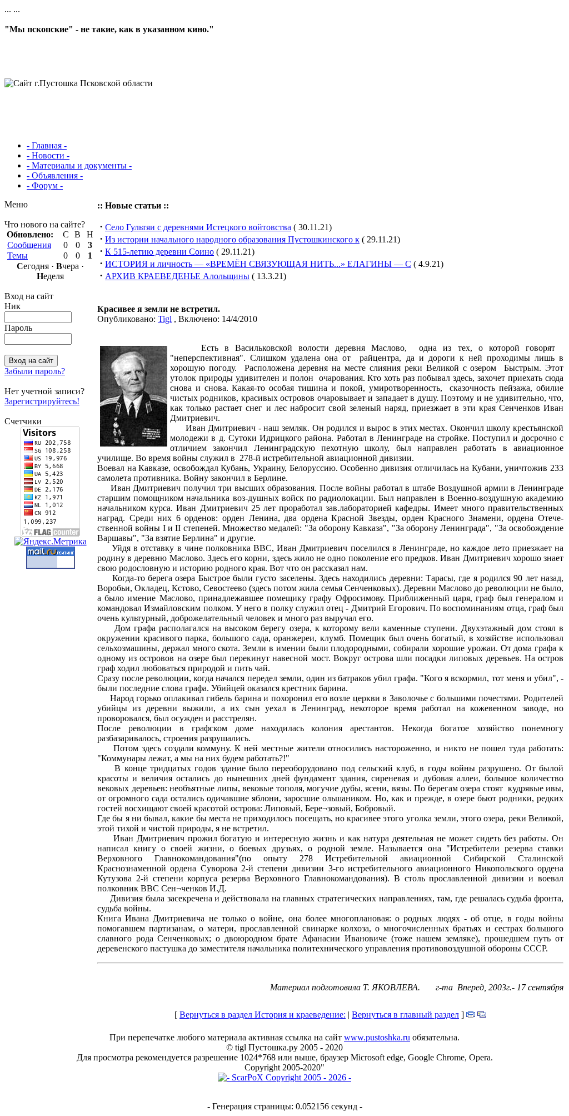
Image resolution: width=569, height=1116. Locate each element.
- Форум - (45, 185)
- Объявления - (55, 175)
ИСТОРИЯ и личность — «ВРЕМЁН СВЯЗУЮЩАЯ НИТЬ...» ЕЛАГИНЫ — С (258, 264)
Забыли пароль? (34, 371)
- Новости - (48, 155)
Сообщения (29, 245)
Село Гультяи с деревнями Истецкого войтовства (198, 227)
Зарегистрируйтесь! (41, 401)
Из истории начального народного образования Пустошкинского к (232, 239)
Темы (17, 255)
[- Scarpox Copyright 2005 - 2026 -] (284, 1077)
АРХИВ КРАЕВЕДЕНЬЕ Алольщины (177, 276)
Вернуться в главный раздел (405, 1014)
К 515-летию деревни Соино (159, 251)
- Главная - (47, 145)
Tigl (165, 319)
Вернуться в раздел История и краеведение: (262, 1014)
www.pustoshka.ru (377, 1037)
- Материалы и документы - (79, 165)
